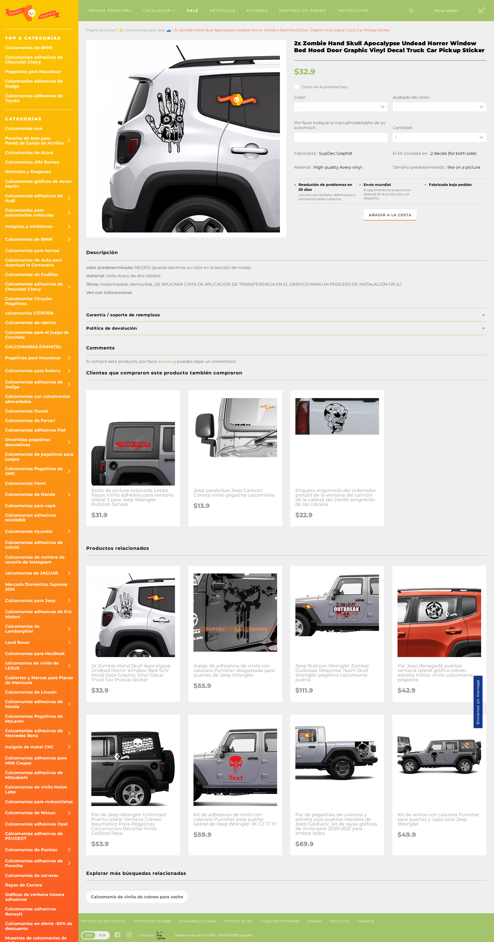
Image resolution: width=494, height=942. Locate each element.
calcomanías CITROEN (29, 313)
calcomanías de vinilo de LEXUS (32, 665)
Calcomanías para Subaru (32, 370)
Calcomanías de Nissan (30, 812)
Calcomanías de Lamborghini (22, 629)
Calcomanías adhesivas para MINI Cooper (36, 760)
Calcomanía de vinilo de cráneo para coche (137, 896)
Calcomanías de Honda (30, 494)
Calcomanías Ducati (26, 411)
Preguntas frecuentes (279, 921)
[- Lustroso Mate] (439, 106)
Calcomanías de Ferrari (30, 420)
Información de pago (152, 921)
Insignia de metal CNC (29, 746)
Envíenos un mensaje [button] (478, 702)
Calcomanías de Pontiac (31, 849)
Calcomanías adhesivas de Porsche (34, 863)
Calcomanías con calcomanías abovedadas (37, 399)
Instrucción (353, 10)
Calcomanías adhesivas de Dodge (34, 83)
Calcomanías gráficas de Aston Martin (38, 184)
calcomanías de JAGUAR (31, 573)
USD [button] (88, 935)
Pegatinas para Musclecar (33, 71)
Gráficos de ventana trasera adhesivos (34, 897)
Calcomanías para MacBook (35, 653)
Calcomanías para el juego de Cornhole (37, 335)
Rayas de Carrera (23, 885)
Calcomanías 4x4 (23, 128)
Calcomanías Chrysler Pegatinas (28, 301)
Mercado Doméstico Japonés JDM (36, 587)
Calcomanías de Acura (29, 152)
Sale (192, 10)
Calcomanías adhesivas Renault (30, 911)
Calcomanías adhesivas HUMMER (30, 518)
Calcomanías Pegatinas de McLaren (34, 719)
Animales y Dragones (28, 171)
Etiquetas (365, 921)
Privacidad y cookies (197, 921)
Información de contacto (103, 921)
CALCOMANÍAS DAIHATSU (33, 346)
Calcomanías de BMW (29, 47)
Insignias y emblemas (29, 226)
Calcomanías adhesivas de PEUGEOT (34, 836)
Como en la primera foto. (325, 87)
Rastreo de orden (302, 10)
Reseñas (314, 921)
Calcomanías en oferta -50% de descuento (38, 926)
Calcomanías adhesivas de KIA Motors (38, 614)
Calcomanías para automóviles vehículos (29, 213)
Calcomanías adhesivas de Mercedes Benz (34, 733)
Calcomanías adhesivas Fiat (35, 430)
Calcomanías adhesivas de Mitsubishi (34, 775)
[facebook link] (117, 935)
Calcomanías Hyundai (28, 531)
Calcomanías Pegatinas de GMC (34, 471)
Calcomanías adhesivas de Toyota (34, 98)
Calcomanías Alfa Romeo (32, 162)
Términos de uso (238, 921)
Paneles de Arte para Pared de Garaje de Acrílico (34, 141)
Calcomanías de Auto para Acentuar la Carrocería (33, 262)
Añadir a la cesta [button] (390, 215)
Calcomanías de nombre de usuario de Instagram (35, 559)
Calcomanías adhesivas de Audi (34, 198)
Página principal (110, 10)
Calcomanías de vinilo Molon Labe (36, 789)
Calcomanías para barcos (32, 250)
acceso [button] (165, 361)
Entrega (257, 10)
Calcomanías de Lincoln (31, 692)
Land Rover (17, 642)
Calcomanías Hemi (25, 483)
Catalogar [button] (157, 10)
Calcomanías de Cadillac (31, 274)
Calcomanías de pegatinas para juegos (39, 457)
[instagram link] (129, 935)
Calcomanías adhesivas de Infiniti (34, 545)
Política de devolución (111, 328)
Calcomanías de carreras (31, 875)
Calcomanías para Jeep (30, 600)
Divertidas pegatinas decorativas (27, 442)
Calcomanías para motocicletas (39, 801)
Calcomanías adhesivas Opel (36, 824)
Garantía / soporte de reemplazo (123, 314)
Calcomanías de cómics (30, 322)
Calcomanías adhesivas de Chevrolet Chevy (34, 60)
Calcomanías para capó (30, 505)
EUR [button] (102, 935)
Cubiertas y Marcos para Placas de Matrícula (39, 680)
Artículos (222, 10)
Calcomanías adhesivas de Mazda (34, 704)
